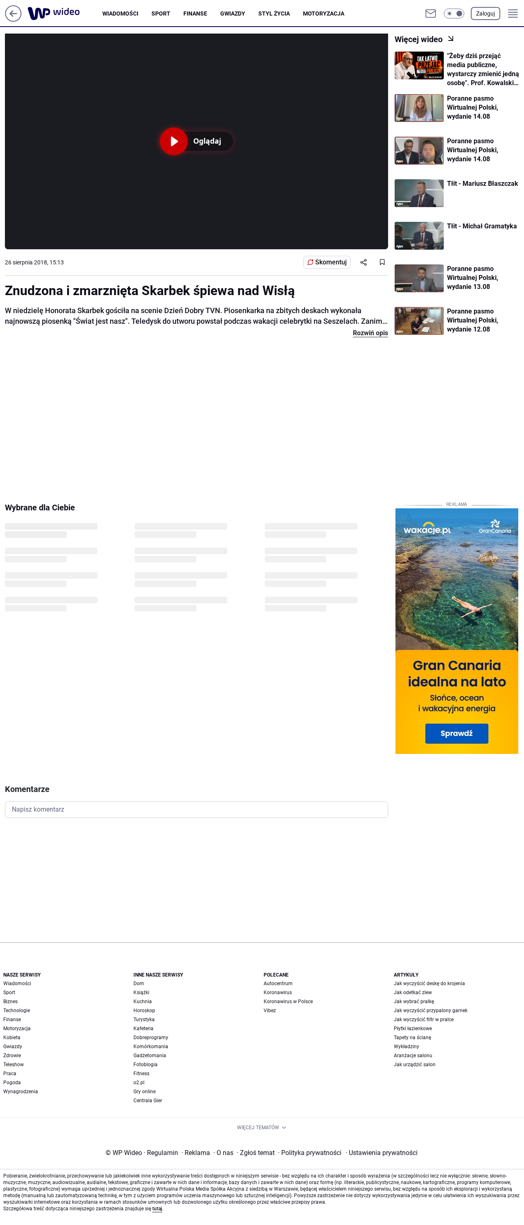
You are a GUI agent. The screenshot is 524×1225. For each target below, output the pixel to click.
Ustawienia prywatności (382, 1153)
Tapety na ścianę (412, 1037)
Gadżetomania (149, 1055)
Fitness (141, 1073)
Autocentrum (278, 983)
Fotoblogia (145, 1064)
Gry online (144, 1091)
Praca (9, 1073)
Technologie (16, 1010)
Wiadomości (120, 13)
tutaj (157, 1208)
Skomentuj (331, 262)
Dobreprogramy (150, 1037)
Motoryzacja (323, 13)
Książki (141, 992)
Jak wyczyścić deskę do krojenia (429, 983)
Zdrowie (12, 1055)
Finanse (195, 13)
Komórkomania (150, 1046)
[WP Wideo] (65, 13)
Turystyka (144, 1019)
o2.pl (139, 1082)
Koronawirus (278, 992)
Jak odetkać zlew (413, 992)
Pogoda (12, 1082)
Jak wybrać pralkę (414, 1001)
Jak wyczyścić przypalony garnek (431, 1010)
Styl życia (274, 13)
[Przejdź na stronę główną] (13, 19)
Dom (138, 983)
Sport (160, 13)
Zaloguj (485, 13)
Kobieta (11, 1037)
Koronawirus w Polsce (288, 1001)
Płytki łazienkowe (413, 1028)
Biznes (10, 1001)
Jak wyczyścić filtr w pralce (424, 1019)
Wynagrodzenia (20, 1091)
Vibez (270, 1010)
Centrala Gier (147, 1100)
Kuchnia (142, 1001)
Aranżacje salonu (413, 1055)
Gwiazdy (232, 13)
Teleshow (13, 1064)
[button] (454, 13)
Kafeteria (143, 1028)
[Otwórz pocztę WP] (430, 13)
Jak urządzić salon (415, 1064)
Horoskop (144, 1010)
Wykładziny (406, 1046)
